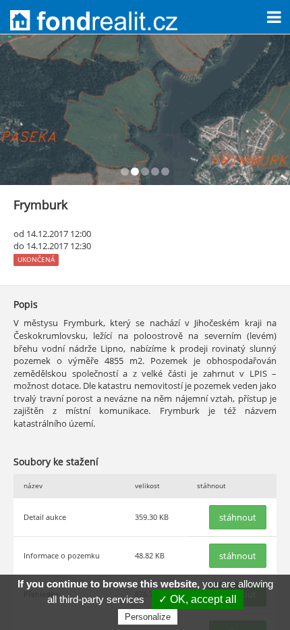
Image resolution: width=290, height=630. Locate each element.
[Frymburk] (145, 109)
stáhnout (237, 517)
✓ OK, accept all (197, 599)
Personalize (148, 617)
